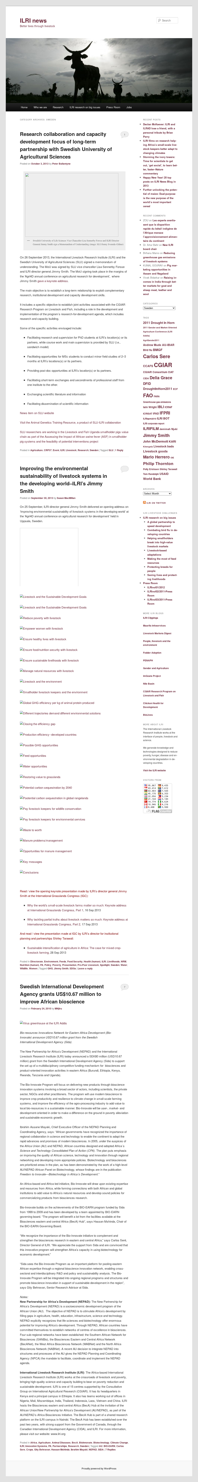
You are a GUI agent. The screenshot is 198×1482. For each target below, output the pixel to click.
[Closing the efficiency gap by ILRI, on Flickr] (37, 724)
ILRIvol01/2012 (156, 587)
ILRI (62, 450)
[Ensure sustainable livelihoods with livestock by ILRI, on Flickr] (49, 660)
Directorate (36, 961)
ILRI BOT (163, 418)
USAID (164, 474)
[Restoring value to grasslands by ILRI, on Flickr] (40, 777)
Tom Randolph (151, 474)
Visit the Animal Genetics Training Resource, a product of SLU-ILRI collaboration (70, 422)
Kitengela (148, 446)
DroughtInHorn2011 (157, 388)
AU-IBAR (168, 345)
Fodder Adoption (152, 652)
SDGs (73, 968)
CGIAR (163, 365)
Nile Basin (148, 683)
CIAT (171, 372)
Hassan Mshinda (60, 1449)
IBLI (161, 406)
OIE (172, 457)
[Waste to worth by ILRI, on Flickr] (31, 830)
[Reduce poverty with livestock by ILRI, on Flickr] (40, 618)
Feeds (62, 961)
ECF (175, 389)
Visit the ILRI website (154, 770)
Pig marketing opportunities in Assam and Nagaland (160, 269)
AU (100, 1446)
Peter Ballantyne (61, 163)
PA (41, 965)
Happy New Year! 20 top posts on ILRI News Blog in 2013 (159, 181)
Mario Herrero (156, 457)
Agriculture (36, 450)
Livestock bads (164, 446)
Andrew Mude (152, 345)
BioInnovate (85, 1442)
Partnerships (60, 1446)
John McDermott (155, 441)
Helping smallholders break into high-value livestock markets (160, 542)
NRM (123, 961)
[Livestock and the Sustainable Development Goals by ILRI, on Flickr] (53, 597)
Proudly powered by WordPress (99, 1468)
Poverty (56, 965)
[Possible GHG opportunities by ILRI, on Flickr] (39, 745)
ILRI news (33, 20)
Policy (47, 965)
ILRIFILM (151, 428)
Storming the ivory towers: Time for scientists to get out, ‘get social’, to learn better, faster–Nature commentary (160, 165)
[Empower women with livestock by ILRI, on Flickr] (41, 628)
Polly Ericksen (151, 469)
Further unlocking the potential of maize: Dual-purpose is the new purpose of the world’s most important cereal (160, 198)
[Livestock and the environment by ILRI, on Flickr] (41, 681)
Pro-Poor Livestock (88, 965)
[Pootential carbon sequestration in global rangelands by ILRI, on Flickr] (54, 798)
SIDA (101, 1449)
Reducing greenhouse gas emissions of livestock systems (159, 257)
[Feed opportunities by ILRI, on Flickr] (33, 755)
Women (33, 968)
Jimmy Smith (61, 968)
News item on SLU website (37, 413)
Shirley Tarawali (168, 469)
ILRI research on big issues (85, 107)
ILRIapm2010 (149, 418)
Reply (119, 450)
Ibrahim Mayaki (79, 1449)
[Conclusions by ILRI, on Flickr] (29, 872)
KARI (172, 441)
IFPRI (165, 413)
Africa (33, 1442)
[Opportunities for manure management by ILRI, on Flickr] (46, 851)
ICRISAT (147, 413)
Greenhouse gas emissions (157, 402)
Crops (29, 1449)
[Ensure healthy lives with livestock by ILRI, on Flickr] (43, 639)
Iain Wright (150, 407)
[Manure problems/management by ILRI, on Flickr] (41, 840)
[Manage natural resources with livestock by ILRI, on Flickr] (47, 671)
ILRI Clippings (150, 618)
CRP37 (48, 450)
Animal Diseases (61, 1442)
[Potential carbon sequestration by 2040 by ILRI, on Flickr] (46, 787)
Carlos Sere (156, 356)
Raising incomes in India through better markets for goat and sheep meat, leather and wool (160, 286)
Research (58, 107)
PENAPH (148, 660)
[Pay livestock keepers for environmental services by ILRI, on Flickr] (52, 819)
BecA (75, 1442)
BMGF (157, 349)
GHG (50, 968)
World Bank (152, 478)
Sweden (94, 450)
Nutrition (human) (29, 965)
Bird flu (147, 350)
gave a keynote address (53, 281)
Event (56, 450)
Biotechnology (101, 1442)
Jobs (129, 107)
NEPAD (93, 1449)
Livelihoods (113, 961)
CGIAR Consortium (155, 372)
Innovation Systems (36, 1446)
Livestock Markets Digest (157, 633)
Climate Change (119, 1442)
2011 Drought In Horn (159, 322)
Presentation (69, 965)
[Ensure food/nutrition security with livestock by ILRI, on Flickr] (49, 650)
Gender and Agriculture (156, 668)
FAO (148, 395)
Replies (110, 1449)
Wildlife (24, 968)
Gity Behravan (42, 1449)
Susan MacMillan (66, 498)
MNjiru (58, 1008)
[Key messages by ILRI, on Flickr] (31, 862)
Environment (51, 961)
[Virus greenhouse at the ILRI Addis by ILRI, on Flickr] (43, 1023)
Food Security (75, 961)
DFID (147, 383)
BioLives (148, 715)
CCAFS (148, 366)
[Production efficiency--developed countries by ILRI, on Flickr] (48, 734)
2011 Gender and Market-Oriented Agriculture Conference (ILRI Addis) (160, 331)
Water (124, 965)
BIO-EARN (109, 1446)
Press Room (113, 107)
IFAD (156, 413)
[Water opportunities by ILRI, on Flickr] (33, 766)
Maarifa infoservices (154, 625)
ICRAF (168, 407)
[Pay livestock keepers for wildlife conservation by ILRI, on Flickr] (50, 809)
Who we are (40, 107)
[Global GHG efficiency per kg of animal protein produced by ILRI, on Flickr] (57, 703)
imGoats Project (152, 676)
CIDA (146, 378)
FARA (157, 396)
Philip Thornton (158, 463)
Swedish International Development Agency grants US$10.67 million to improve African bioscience (62, 994)
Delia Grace (161, 377)
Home (24, 107)
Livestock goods (155, 451)
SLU (111, 450)
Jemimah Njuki (169, 429)
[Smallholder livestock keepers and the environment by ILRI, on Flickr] (53, 692)
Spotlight (105, 965)
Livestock (71, 450)
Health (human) (92, 961)
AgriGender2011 (151, 340)
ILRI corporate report (153, 423)
